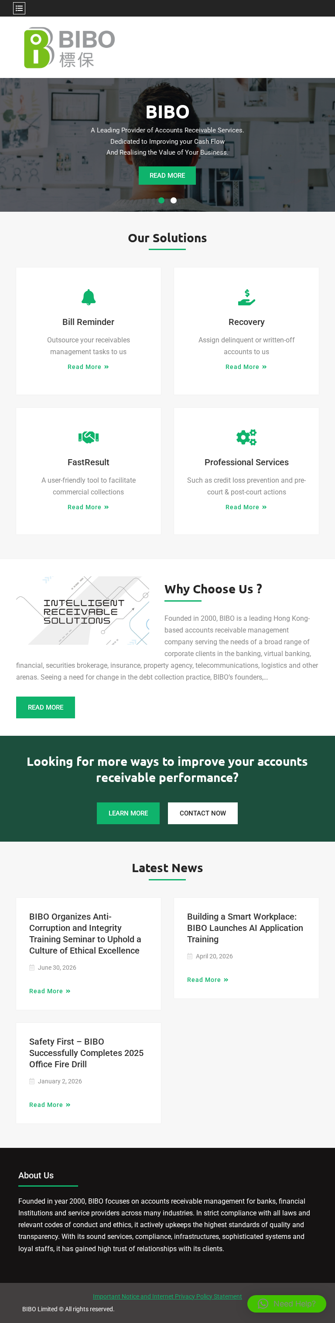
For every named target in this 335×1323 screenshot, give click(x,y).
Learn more (128, 813)
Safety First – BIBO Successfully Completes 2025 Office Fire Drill (86, 1052)
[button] (286, 1304)
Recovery (247, 322)
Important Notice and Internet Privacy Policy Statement (167, 1296)
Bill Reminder (88, 322)
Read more (85, 366)
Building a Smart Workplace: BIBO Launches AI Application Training (245, 927)
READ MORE (167, 175)
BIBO (167, 110)
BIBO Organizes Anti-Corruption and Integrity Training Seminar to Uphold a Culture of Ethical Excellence (85, 933)
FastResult (88, 462)
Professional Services (247, 462)
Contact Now (203, 813)
